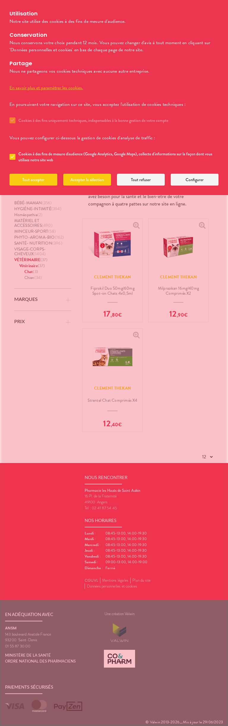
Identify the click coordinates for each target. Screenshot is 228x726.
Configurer (195, 180)
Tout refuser (141, 180)
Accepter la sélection (87, 180)
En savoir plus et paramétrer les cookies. (46, 87)
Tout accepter (33, 180)
